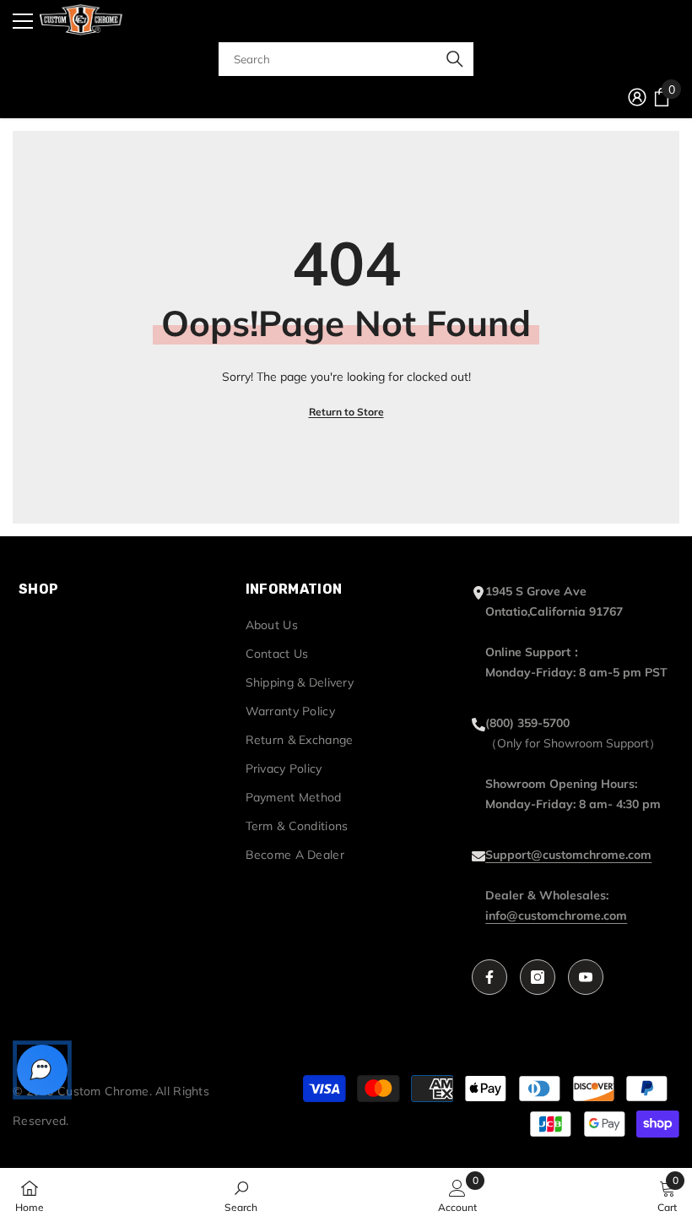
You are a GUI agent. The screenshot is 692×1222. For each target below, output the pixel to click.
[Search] (346, 59)
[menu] (23, 21)
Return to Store (346, 411)
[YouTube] (585, 977)
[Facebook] (489, 977)
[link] (241, 1195)
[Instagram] (537, 977)
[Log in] (637, 97)
